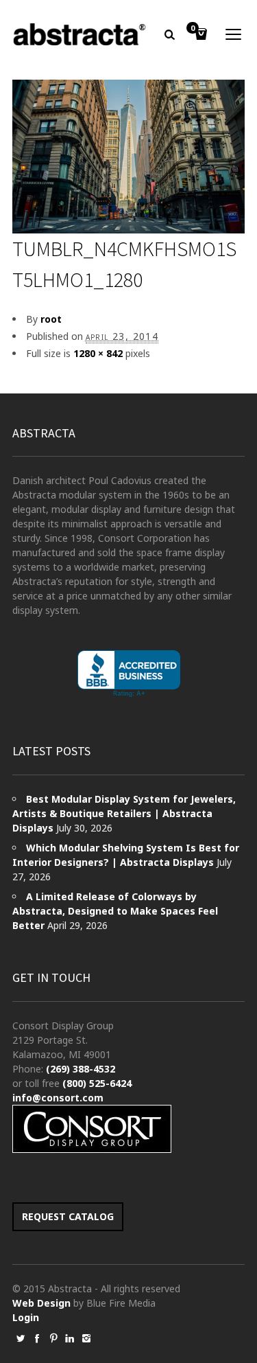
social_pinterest (53, 1338)
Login (25, 1317)
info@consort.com (57, 1097)
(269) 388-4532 (80, 1068)
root (51, 318)
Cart (193, 29)
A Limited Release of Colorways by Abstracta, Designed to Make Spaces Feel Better (115, 911)
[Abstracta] (80, 34)
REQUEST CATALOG (68, 1216)
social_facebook (37, 1338)
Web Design (41, 1302)
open (234, 34)
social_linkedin (70, 1338)
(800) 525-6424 (97, 1083)
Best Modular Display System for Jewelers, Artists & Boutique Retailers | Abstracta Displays (124, 813)
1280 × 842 (98, 353)
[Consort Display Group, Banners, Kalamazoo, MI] (128, 674)
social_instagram (86, 1338)
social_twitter (20, 1338)
